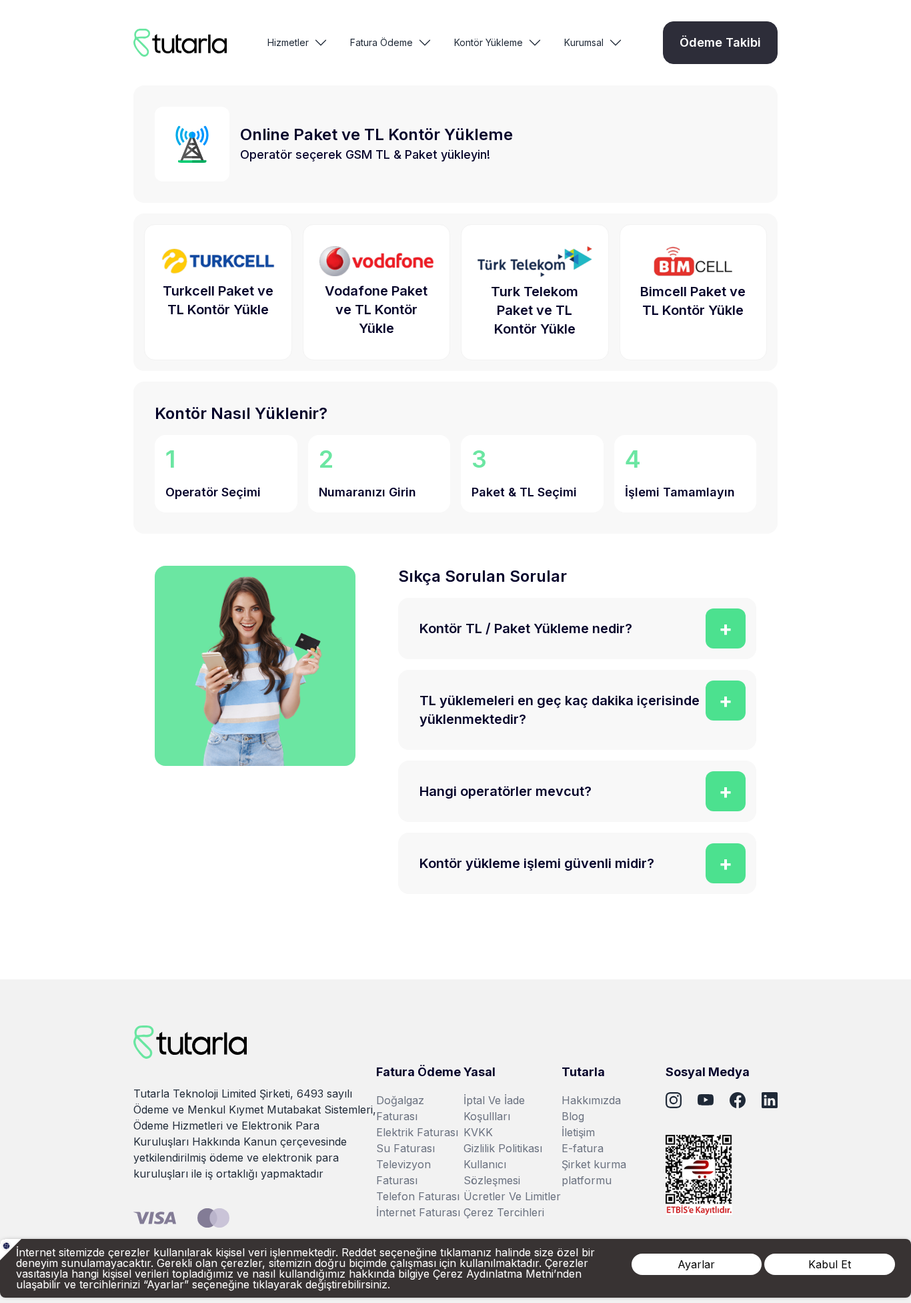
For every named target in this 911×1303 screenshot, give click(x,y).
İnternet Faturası (418, 1212)
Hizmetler (288, 42)
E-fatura (583, 1148)
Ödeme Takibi (720, 42)
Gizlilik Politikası (503, 1148)
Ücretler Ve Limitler (512, 1196)
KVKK (478, 1132)
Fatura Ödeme (381, 42)
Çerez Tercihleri (504, 1212)
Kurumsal (584, 42)
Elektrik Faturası (417, 1132)
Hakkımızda (591, 1100)
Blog (573, 1116)
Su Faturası (405, 1148)
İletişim (578, 1132)
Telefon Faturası (418, 1196)
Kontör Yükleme (488, 42)
